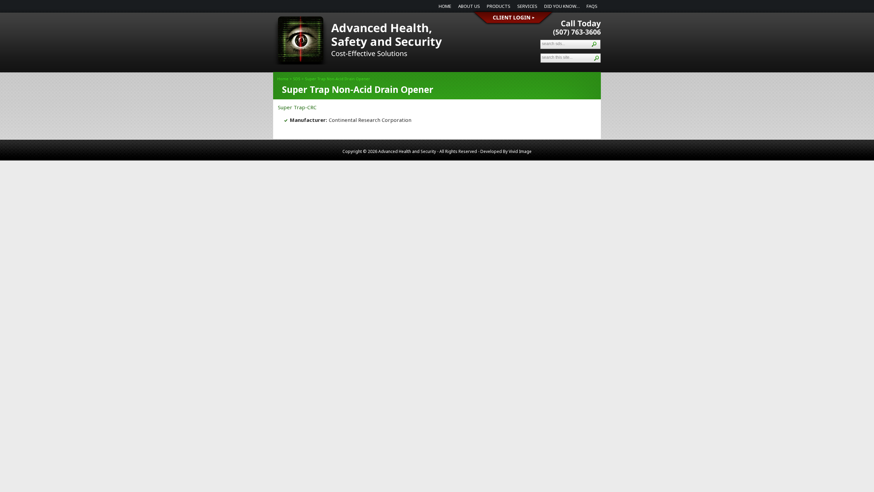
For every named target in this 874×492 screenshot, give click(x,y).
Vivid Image (520, 151)
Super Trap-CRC (297, 107)
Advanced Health (358, 43)
